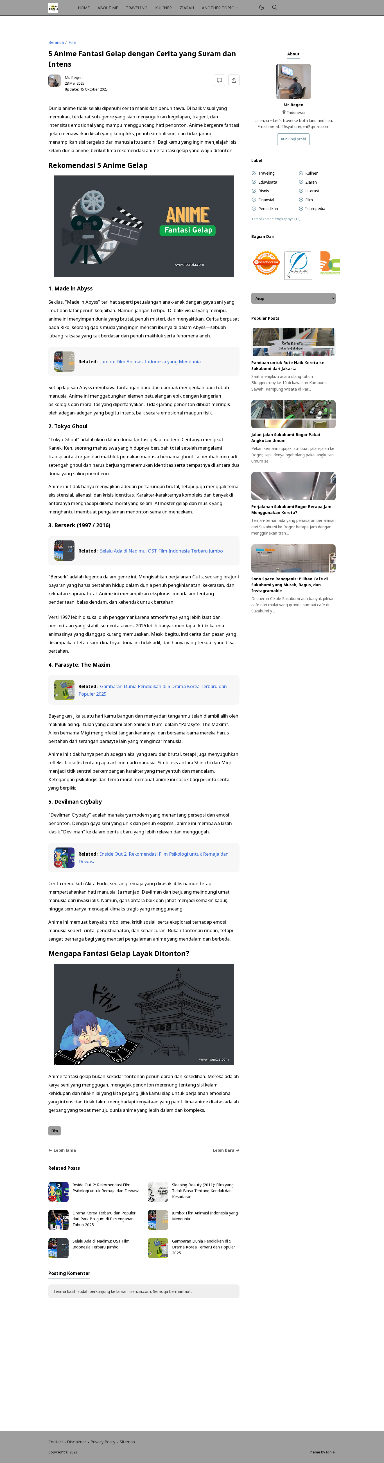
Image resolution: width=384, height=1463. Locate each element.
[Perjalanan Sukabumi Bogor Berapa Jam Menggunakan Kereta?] (293, 498)
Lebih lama (65, 1150)
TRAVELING (136, 7)
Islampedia (315, 208)
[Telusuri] (274, 7)
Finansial (266, 199)
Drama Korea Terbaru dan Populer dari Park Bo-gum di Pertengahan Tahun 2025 (104, 1218)
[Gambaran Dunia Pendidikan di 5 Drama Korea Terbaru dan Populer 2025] (64, 698)
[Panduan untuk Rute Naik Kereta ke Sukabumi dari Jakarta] (293, 354)
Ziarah (311, 182)
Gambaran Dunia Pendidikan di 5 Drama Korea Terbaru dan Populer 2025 (203, 1246)
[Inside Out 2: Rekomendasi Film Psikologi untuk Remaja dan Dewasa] (64, 866)
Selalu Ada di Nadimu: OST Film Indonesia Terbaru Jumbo (161, 550)
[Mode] (261, 7)
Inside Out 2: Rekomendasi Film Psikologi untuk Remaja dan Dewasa (106, 1187)
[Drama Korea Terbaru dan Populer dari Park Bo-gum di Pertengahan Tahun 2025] (58, 1228)
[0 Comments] (219, 80)
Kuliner (311, 173)
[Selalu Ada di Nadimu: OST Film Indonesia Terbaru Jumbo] (64, 559)
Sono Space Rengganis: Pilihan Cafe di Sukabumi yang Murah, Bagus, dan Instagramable (289, 584)
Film (54, 1130)
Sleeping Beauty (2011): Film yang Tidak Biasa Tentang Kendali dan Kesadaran (203, 1190)
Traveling (266, 173)
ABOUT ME (108, 7)
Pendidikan (268, 208)
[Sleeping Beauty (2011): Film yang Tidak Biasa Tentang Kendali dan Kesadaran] (158, 1200)
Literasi (312, 190)
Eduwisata (267, 182)
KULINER (163, 7)
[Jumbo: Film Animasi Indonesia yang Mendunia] (64, 370)
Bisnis (263, 190)
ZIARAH (187, 7)
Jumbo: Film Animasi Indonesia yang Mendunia (150, 361)
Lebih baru (223, 1150)
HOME (84, 7)
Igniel (331, 1452)
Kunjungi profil (293, 139)
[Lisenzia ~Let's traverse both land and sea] (53, 7)
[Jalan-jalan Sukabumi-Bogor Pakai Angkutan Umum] (293, 426)
